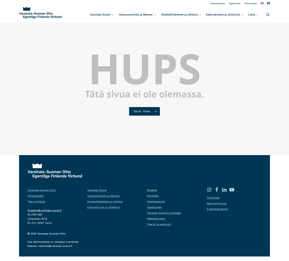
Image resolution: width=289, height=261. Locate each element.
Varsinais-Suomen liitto (41, 190)
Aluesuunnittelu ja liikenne (103, 195)
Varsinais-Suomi (97, 190)
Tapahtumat (154, 207)
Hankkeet (153, 195)
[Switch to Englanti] (262, 3)
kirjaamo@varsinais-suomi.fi (44, 210)
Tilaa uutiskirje (36, 201)
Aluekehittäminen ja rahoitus (105, 201)
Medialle (152, 190)
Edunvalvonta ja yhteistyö (103, 207)
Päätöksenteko (156, 218)
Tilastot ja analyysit (159, 224)
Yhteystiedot (35, 195)
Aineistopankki (156, 201)
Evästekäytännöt (217, 209)
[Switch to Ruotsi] (268, 3)
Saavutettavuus (217, 203)
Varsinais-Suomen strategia (164, 212)
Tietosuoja (213, 197)
